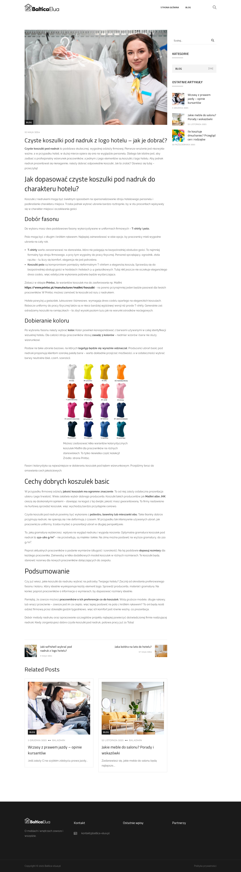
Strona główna (170, 7)
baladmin (58, 740)
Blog (188, 7)
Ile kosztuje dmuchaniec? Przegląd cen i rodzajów (201, 135)
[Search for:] (194, 40)
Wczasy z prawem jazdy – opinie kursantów (199, 99)
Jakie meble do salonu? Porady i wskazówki (202, 117)
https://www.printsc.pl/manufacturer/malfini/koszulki (60, 287)
